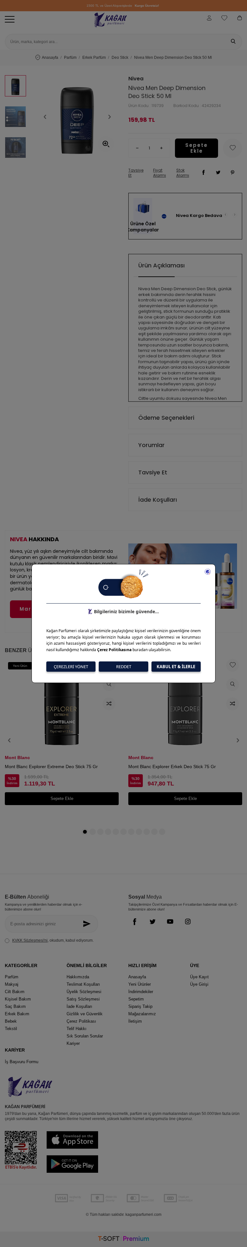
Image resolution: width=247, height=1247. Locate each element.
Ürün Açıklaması (161, 265)
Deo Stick (120, 57)
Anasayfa (50, 57)
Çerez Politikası (81, 1021)
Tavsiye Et (135, 173)
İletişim (135, 1021)
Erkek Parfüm (94, 57)
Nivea (135, 78)
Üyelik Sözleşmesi (84, 991)
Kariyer (73, 1043)
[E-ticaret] (123, 1239)
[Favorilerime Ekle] (232, 665)
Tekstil (11, 1028)
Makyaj (11, 984)
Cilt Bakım (14, 991)
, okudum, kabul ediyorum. (53, 940)
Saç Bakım (15, 1006)
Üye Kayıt (199, 976)
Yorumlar (151, 445)
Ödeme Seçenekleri (166, 418)
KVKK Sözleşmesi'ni (30, 940)
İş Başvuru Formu (21, 1061)
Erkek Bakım (17, 1013)
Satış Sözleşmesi (83, 999)
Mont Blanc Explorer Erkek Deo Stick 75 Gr (172, 766)
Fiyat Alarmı (159, 173)
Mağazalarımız (142, 1013)
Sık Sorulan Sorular (85, 1036)
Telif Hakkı (77, 1028)
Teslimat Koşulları (83, 984)
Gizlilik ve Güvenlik (85, 1013)
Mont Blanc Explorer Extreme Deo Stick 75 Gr (51, 766)
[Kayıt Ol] (88, 924)
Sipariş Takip (140, 1006)
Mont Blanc (17, 757)
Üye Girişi (199, 984)
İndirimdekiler (140, 991)
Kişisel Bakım (18, 999)
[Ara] (233, 42)
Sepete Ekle (196, 148)
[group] (77, 116)
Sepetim (136, 999)
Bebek (11, 1021)
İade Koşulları (157, 500)
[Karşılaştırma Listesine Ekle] (109, 703)
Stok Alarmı (182, 173)
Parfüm (70, 57)
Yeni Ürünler (139, 984)
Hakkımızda (78, 976)
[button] (45, 116)
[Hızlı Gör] (109, 684)
